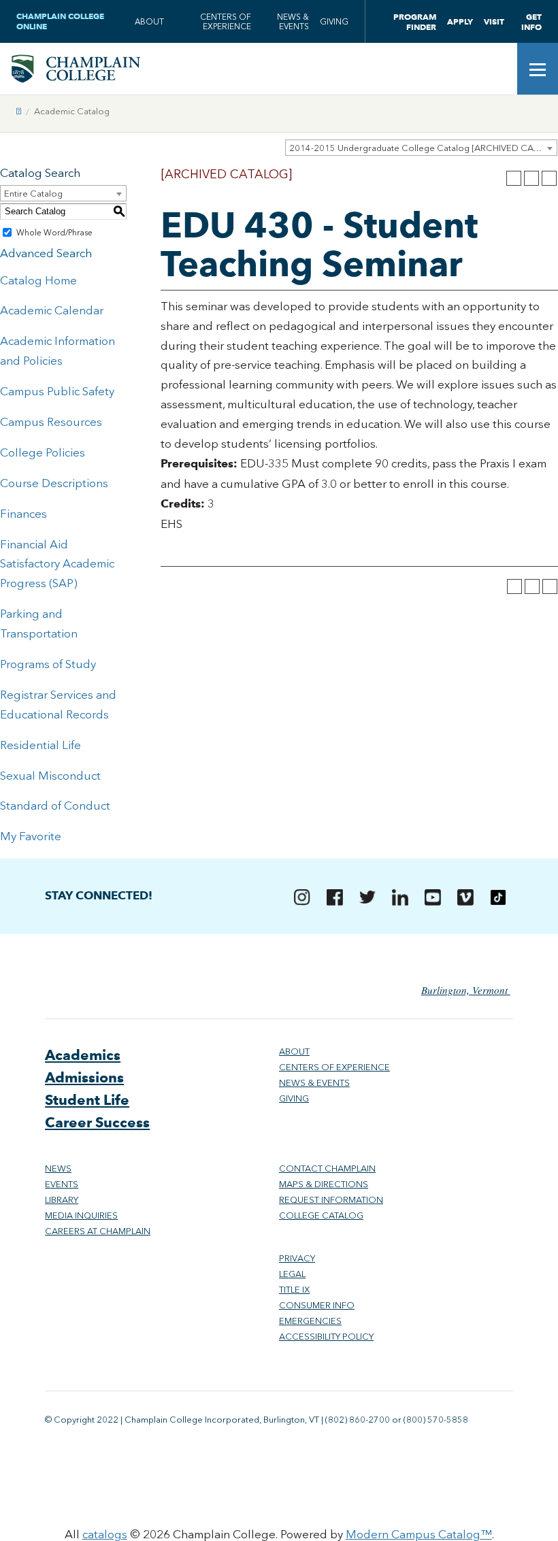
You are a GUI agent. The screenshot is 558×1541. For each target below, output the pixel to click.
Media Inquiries (81, 1215)
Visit (494, 21)
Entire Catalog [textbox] (33, 193)
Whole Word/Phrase (54, 232)
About (149, 22)
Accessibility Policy (326, 1336)
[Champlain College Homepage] (75, 68)
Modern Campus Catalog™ (419, 1534)
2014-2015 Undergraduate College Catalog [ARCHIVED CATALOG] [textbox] (423, 148)
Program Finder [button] (414, 22)
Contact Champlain (327, 1168)
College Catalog (321, 1215)
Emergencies (310, 1321)
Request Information (331, 1200)
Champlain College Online (60, 21)
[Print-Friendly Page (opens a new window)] (531, 178)
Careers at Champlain (97, 1231)
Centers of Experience (225, 21)
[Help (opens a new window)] (549, 178)
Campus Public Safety (57, 391)
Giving (334, 22)
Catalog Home (38, 280)
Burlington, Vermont (465, 990)
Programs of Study (48, 664)
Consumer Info (317, 1305)
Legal (292, 1274)
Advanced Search (46, 253)
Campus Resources (51, 422)
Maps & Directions (323, 1184)
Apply (460, 21)
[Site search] (496, 68)
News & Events (293, 21)
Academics (82, 1054)
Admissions (84, 1077)
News (58, 1168)
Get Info (531, 22)
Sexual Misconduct (50, 775)
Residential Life (40, 745)
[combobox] (421, 147)
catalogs (104, 1534)
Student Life (87, 1099)
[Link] (18, 111)
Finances (23, 513)
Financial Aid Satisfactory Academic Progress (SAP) (57, 564)
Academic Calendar (51, 310)
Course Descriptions (54, 483)
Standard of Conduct (55, 805)
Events (61, 1184)
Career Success (97, 1122)
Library (61, 1200)
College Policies (42, 452)
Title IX (294, 1290)
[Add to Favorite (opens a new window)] (513, 178)
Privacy (297, 1258)
